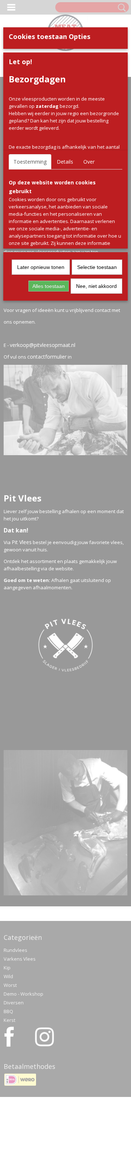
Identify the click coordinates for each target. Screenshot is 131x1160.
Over (89, 161)
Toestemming (30, 161)
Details (65, 161)
